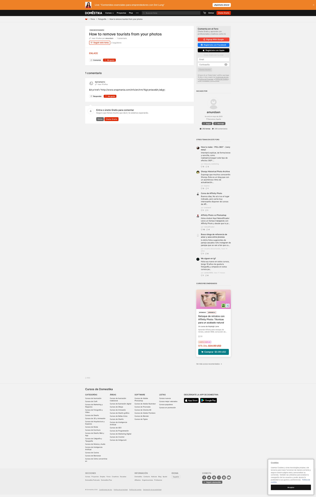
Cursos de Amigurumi (118, 440)
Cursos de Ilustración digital (120, 404)
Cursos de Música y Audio (95, 444)
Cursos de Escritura (92, 430)
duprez (206, 186)
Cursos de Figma (141, 419)
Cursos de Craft (91, 401)
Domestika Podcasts (92, 480)
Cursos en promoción (167, 408)
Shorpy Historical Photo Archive (215, 171)
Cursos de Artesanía (118, 410)
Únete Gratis (111, 119)
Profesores (158, 480)
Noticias (154, 477)
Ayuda (165, 477)
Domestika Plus (106, 480)
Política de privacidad (121, 489)
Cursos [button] (108, 13)
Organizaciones (147, 480)
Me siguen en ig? (208, 258)
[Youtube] (229, 477)
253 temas (206, 129)
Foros (93, 19)
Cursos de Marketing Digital (120, 434)
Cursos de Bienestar (93, 456)
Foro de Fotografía (97, 30)
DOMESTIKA (93, 13)
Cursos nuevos (165, 398)
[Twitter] (209, 477)
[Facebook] (204, 477)
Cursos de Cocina (92, 453)
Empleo (102, 477)
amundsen (109, 38)
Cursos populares (166, 404)
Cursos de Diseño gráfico (119, 413)
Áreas (113, 394)
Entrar (211, 13)
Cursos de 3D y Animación (95, 418)
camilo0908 (208, 273)
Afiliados (138, 480)
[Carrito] (205, 13)
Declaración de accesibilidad (152, 489)
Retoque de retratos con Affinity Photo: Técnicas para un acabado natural (211, 319)
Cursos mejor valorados (168, 401)
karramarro (100, 82)
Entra (100, 119)
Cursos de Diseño (92, 415)
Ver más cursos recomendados (209, 364)
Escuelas (123, 477)
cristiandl (207, 208)
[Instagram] (219, 477)
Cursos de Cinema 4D (143, 410)
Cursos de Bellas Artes (118, 416)
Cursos (87, 477)
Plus (131, 13)
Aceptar (290, 487)
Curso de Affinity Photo (211, 193)
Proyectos (121, 13)
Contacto (146, 477)
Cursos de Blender (142, 416)
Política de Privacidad (206, 79)
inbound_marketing (211, 164)
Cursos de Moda (91, 427)
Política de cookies (135, 489)
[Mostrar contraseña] (226, 65)
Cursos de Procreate (142, 407)
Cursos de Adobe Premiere (145, 413)
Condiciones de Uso (222, 77)
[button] (137, 13)
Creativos (115, 477)
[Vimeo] (224, 477)
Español (176, 477)
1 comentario (122, 38)
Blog (159, 477)
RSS (88, 378)
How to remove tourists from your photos (125, 34)
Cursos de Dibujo (116, 407)
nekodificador (209, 227)
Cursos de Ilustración (93, 398)
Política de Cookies (221, 79)
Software (140, 394)
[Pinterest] (214, 477)
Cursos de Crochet (117, 437)
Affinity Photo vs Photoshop (213, 215)
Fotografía (102, 19)
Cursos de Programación (119, 431)
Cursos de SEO (115, 428)
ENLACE (93, 53)
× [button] (314, 4)
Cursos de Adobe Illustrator (145, 404)
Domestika (138, 477)
